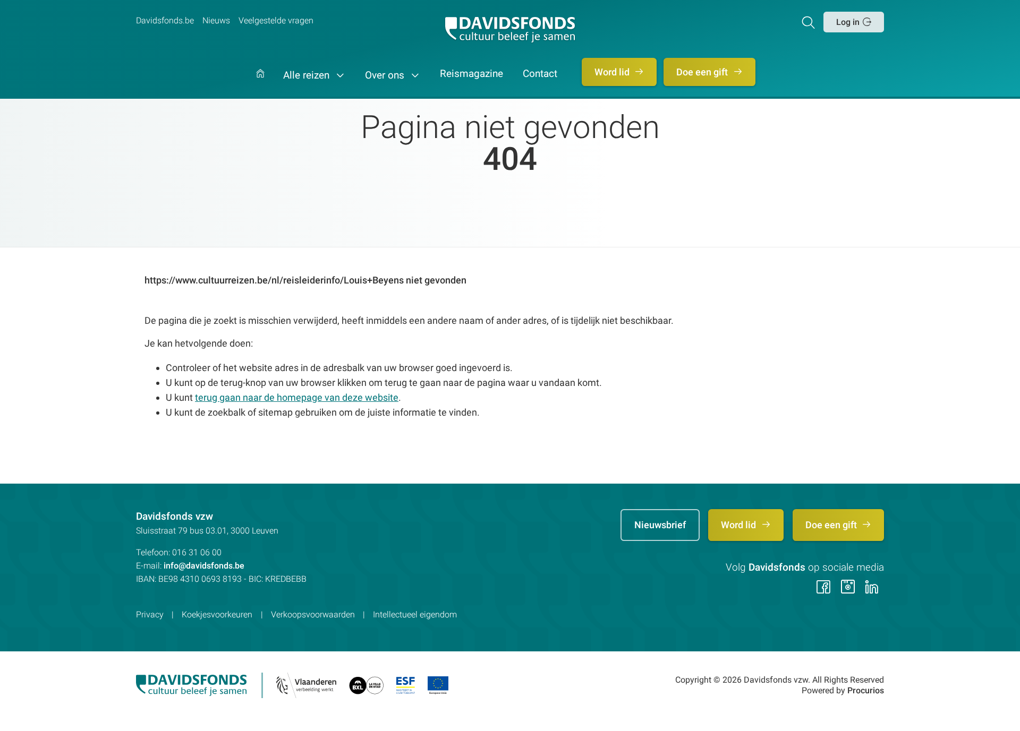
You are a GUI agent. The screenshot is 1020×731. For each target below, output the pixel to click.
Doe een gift (703, 72)
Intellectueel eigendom (415, 614)
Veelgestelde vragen (276, 20)
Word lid (613, 72)
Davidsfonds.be (165, 20)
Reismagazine (471, 74)
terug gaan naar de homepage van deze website (296, 397)
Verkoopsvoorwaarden (313, 614)
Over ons (386, 75)
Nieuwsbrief (660, 524)
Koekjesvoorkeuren (217, 614)
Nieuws (216, 20)
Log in (848, 22)
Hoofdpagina (260, 84)
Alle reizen (307, 75)
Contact (540, 74)
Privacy (150, 614)
